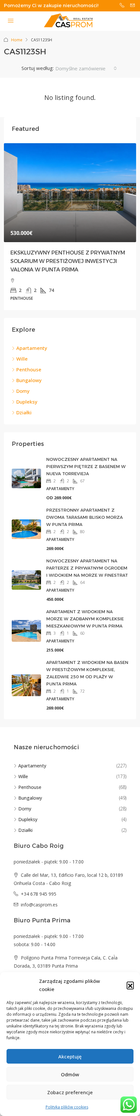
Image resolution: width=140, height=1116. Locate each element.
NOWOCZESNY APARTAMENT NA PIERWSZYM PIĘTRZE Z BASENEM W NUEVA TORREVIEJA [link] (86, 466)
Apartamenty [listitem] (31, 348)
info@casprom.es (39, 905)
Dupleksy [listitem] (26, 401)
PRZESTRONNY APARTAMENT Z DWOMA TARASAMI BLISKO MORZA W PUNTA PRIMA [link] (84, 517)
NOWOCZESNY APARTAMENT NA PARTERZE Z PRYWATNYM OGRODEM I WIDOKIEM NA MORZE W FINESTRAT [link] (87, 568)
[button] (130, 985)
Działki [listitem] (24, 412)
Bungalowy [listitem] (29, 380)
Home (16, 40)
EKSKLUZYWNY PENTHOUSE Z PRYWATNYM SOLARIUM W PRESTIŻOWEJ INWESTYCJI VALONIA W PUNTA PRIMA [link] (67, 261)
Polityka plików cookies (67, 1107)
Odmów (70, 1074)
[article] (70, 226)
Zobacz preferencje (70, 1092)
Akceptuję (70, 1056)
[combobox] (86, 68)
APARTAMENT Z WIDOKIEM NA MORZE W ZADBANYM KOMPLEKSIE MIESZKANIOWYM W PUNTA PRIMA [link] (85, 618)
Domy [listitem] (23, 391)
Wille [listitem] (22, 358)
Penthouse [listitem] (28, 369)
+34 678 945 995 (38, 894)
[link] (70, 192)
